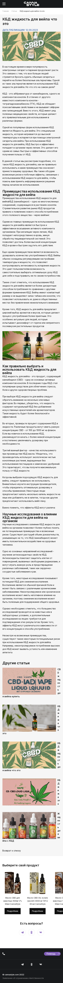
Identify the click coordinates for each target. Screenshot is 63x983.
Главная (5, 11)
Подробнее (12, 911)
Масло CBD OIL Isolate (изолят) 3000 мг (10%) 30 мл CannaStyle (37, 901)
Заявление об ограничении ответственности (23, 978)
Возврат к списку (11, 850)
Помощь (51, 953)
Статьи (14, 11)
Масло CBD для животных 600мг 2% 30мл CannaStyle (12, 901)
